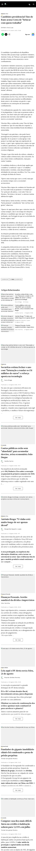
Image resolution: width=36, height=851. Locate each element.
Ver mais (18, 417)
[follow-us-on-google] (33, 34)
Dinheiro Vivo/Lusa (7, 27)
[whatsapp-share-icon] (2, 35)
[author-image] (2, 380)
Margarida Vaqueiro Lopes (12, 529)
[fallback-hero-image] (7, 297)
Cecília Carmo (8, 461)
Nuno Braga (8, 380)
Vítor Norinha (5, 603)
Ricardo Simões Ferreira (12, 677)
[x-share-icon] (6, 35)
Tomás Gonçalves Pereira (9, 758)
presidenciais (5, 279)
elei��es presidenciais (16, 279)
